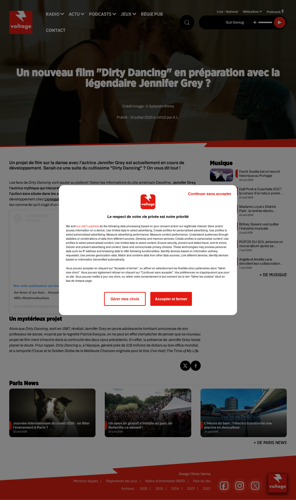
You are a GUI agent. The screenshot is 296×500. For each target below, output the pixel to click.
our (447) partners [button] (87, 226)
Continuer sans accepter (209, 193)
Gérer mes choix (125, 298)
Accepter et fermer (171, 298)
